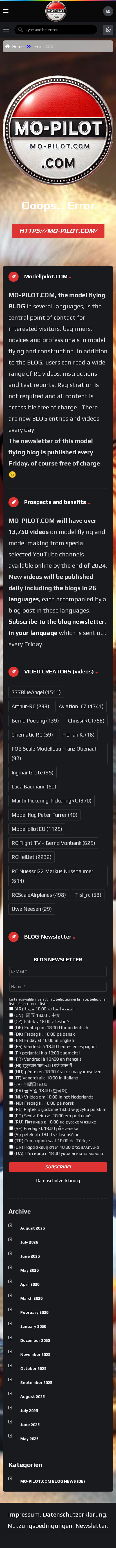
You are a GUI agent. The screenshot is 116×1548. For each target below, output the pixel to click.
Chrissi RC (86, 720)
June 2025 (30, 1424)
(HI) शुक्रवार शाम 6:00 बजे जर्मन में (42, 1065)
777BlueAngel (36, 692)
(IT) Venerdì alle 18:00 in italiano (45, 1078)
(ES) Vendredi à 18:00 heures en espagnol (55, 1046)
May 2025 (29, 1438)
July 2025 (29, 1410)
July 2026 (29, 1242)
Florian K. (78, 734)
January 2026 (33, 1326)
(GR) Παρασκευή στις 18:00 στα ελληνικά (56, 1147)
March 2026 (31, 1298)
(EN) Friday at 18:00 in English (43, 1040)
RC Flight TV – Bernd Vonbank (53, 843)
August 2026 (32, 1228)
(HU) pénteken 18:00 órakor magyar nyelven (57, 1071)
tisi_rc (88, 895)
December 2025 (35, 1340)
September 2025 (36, 1382)
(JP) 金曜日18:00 (30, 1084)
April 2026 (29, 1284)
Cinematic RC (32, 734)
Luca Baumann (34, 786)
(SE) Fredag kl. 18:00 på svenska (45, 1128)
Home (17, 46)
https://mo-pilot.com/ (58, 230)
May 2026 (29, 1270)
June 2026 (30, 1256)
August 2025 (32, 1396)
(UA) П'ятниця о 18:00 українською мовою (58, 1153)
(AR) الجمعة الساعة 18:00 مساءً (44, 1009)
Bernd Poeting (35, 720)
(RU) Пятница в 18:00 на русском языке (54, 1122)
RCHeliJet (32, 857)
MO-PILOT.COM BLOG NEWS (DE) (52, 1481)
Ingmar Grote (32, 772)
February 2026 (34, 1312)
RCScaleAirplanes (39, 895)
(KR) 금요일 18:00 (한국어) (40, 1090)
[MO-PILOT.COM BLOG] (55, 11)
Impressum (24, 1514)
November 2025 (35, 1354)
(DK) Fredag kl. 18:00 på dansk (44, 1034)
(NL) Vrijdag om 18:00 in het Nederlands (53, 1097)
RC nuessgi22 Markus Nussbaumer (52, 876)
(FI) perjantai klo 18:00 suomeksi (46, 1053)
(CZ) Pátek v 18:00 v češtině (41, 1021)
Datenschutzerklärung (58, 1180)
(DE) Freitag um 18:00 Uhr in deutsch (50, 1027)
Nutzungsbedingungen (40, 1525)
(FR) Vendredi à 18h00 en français (47, 1059)
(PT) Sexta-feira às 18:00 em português (53, 1115)
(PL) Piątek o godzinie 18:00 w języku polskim (59, 1109)
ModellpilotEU (37, 829)
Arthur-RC (30, 706)
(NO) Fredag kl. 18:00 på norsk (43, 1103)
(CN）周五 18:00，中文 (37, 1015)
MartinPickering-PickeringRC (52, 800)
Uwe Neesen (32, 909)
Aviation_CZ (81, 706)
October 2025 (33, 1368)
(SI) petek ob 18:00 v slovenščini (45, 1134)
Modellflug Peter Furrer (44, 815)
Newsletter (91, 1525)
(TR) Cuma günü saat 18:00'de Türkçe (51, 1140)
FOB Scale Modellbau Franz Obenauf (54, 753)
